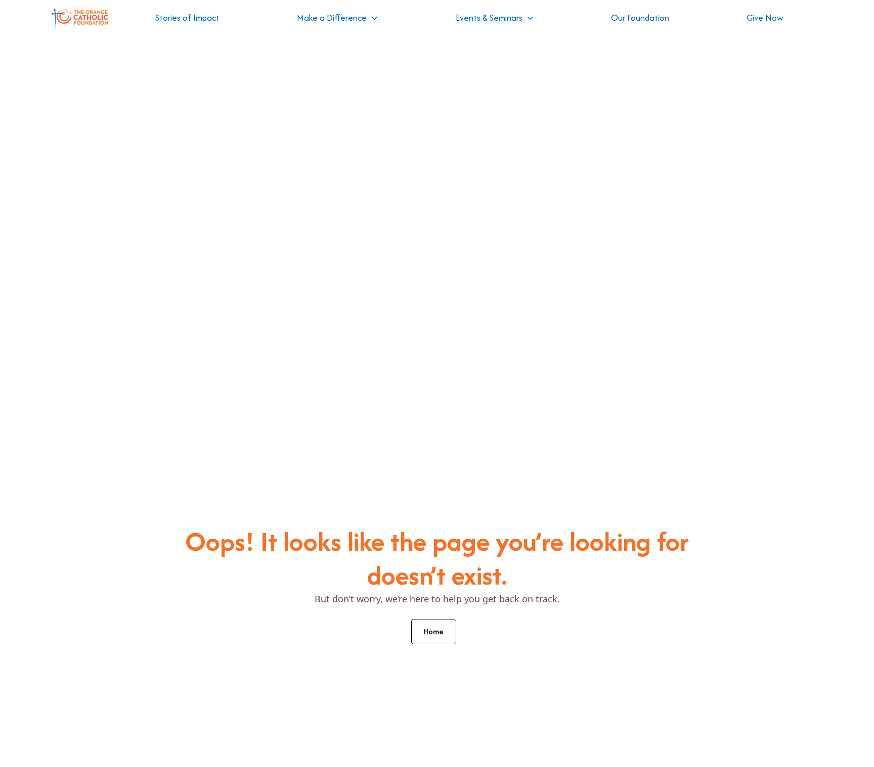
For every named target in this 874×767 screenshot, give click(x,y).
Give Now (765, 18)
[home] (80, 18)
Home (434, 631)
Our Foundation (640, 18)
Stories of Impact (187, 18)
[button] (337, 18)
